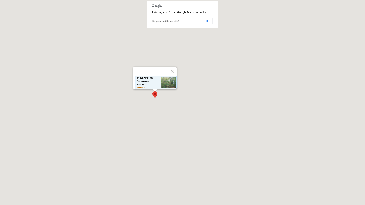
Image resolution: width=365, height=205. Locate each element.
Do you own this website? (165, 21)
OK (206, 21)
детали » (141, 87)
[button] (154, 94)
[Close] (172, 71)
